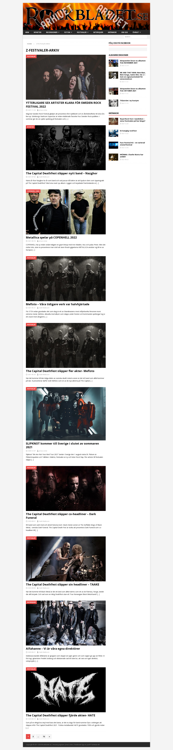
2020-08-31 (32, 521)
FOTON (67, 32)
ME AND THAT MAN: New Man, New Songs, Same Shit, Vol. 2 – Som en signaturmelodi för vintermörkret (133, 75)
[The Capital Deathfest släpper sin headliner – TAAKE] (66, 558)
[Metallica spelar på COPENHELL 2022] (66, 211)
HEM (27, 32)
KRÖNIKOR (112, 32)
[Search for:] (135, 37)
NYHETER (37, 32)
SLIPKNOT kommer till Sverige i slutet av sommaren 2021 (62, 445)
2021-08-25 (125, 159)
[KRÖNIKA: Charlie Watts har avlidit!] (113, 157)
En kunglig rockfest (128, 131)
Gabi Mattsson (44, 177)
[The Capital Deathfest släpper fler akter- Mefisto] (66, 345)
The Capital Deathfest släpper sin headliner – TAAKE (62, 584)
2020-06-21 (32, 652)
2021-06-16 (32, 241)
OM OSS (124, 32)
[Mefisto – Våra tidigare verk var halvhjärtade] (66, 278)
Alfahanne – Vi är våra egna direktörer (53, 648)
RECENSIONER (51, 32)
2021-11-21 (125, 82)
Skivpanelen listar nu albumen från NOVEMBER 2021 (133, 62)
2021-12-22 (125, 133)
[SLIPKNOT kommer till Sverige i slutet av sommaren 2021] (66, 413)
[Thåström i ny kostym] (113, 103)
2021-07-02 (32, 177)
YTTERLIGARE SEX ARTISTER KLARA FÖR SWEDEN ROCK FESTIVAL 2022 (63, 104)
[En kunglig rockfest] (113, 133)
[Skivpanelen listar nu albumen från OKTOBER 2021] (113, 91)
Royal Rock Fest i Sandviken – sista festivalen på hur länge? (132, 120)
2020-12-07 (32, 451)
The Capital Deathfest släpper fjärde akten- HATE (60, 715)
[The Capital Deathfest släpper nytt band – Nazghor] (66, 147)
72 (44, 736)
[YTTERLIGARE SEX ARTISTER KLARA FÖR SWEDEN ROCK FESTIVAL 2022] (66, 77)
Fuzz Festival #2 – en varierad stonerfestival (132, 144)
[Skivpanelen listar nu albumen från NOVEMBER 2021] (113, 63)
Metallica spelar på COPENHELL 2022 (51, 237)
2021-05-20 (32, 374)
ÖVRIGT (136, 32)
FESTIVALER (81, 32)
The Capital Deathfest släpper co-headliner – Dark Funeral (61, 516)
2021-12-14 (125, 65)
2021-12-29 (125, 124)
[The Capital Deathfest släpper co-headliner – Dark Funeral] (66, 488)
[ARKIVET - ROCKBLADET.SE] (86, 28)
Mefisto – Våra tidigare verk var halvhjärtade (57, 304)
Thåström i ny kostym (129, 100)
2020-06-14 (32, 719)
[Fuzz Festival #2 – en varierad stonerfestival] (113, 145)
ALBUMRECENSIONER (118, 55)
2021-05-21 (32, 308)
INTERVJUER (98, 32)
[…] (67, 119)
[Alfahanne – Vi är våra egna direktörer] (66, 623)
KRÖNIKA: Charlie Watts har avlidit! (131, 155)
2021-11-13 (125, 103)
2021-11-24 (32, 110)
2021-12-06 (125, 147)
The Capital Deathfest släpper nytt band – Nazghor (61, 173)
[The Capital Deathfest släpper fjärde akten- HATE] (66, 689)
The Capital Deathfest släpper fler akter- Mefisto (60, 371)
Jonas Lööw (43, 110)
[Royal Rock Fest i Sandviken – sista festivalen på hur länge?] (113, 121)
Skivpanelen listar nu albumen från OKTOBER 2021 (133, 90)
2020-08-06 (32, 588)
